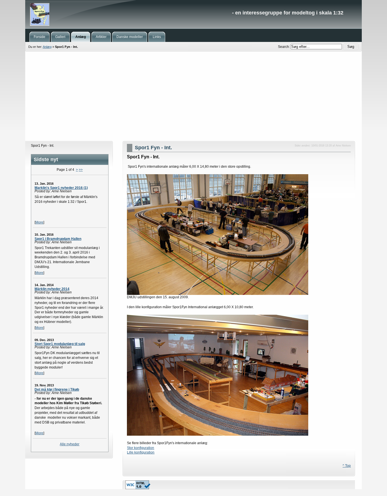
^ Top (347, 466)
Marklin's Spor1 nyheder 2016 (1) (61, 188)
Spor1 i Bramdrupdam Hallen (58, 239)
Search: (284, 47)
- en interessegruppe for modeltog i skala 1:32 (193, 14)
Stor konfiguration (140, 448)
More (39, 222)
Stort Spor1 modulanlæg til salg (60, 344)
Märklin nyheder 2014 (52, 289)
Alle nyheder (69, 444)
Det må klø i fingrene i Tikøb (57, 389)
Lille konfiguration (140, 452)
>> (81, 170)
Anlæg (47, 46)
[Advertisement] (193, 96)
